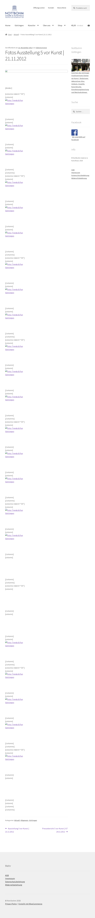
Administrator (41, 48)
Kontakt (51, 8)
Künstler (31, 25)
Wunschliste (61, 8)
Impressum (75, 172)
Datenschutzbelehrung (80, 175)
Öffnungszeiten (39, 8)
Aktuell (16, 34)
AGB (72, 170)
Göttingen (19, 25)
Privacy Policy (11, 904)
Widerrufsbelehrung (79, 178)
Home (7, 25)
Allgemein (24, 820)
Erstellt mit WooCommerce (30, 904)
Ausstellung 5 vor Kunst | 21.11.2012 (17, 830)
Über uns (46, 25)
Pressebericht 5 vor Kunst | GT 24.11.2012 (55, 830)
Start (10, 34)
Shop (60, 25)
